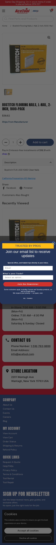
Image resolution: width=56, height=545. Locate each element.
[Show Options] (51, 277)
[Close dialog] (53, 243)
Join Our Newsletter (28, 284)
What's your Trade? (13, 274)
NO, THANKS (28, 298)
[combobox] (27, 277)
